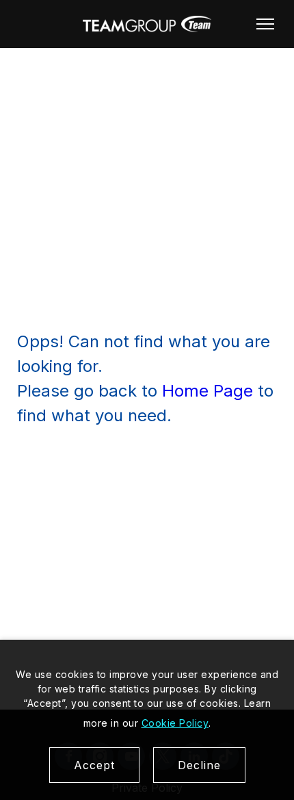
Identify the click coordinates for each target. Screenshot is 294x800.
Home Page (207, 391)
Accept (94, 765)
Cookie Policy (175, 723)
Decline (199, 765)
